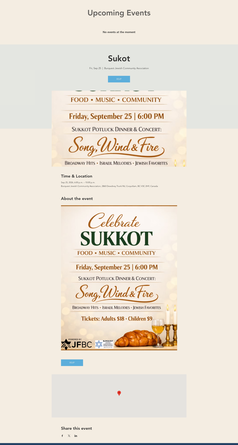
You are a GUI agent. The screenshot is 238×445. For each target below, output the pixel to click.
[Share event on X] (69, 436)
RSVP (119, 79)
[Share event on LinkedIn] (76, 436)
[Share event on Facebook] (62, 436)
